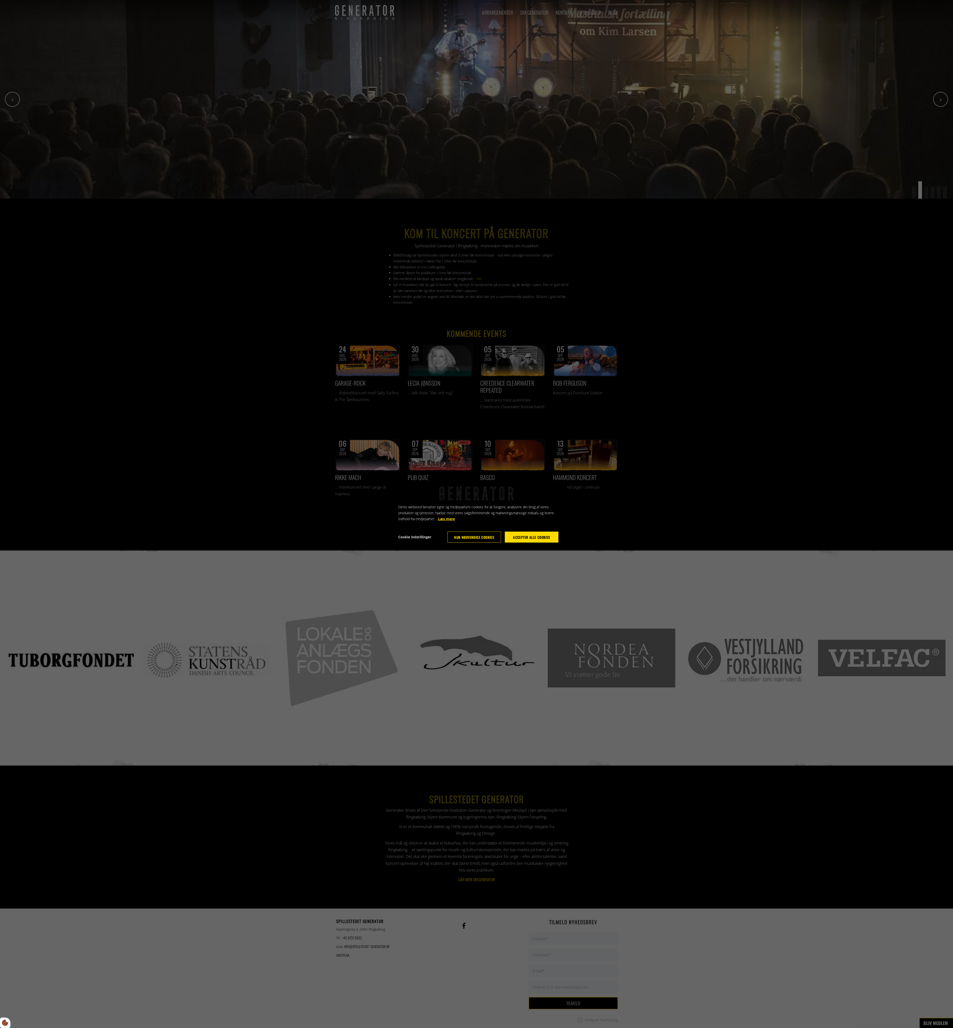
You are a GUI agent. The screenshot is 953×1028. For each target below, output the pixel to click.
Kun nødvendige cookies (474, 537)
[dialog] (476, 514)
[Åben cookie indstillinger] (5, 1023)
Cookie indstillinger (414, 537)
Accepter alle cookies (531, 537)
